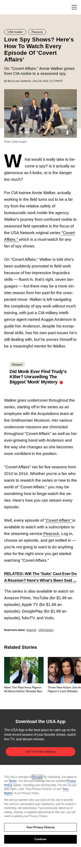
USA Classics (46, 630)
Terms (13, 780)
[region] (40, 806)
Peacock (31, 630)
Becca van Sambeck (19, 81)
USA (9, 7)
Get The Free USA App (41, 751)
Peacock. (51, 533)
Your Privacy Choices (40, 827)
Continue (40, 839)
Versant (37, 776)
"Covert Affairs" (58, 520)
